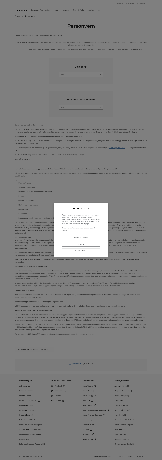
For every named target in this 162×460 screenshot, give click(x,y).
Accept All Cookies (81, 237)
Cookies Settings (81, 251)
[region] (81, 229)
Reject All (81, 244)
